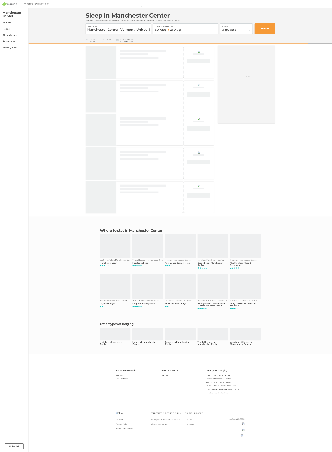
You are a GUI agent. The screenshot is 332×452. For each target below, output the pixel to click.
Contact (188, 419)
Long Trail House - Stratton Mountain (243, 305)
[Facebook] (230, 414)
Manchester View (108, 263)
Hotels (6, 29)
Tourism (7, 22)
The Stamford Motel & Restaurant (240, 264)
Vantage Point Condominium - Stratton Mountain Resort (212, 305)
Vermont (119, 375)
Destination (92, 25)
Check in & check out (164, 25)
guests (225, 25)
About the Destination (126, 370)
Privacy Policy (122, 424)
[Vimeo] (238, 414)
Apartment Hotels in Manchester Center (241, 343)
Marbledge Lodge (141, 263)
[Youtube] (242, 414)
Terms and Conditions (125, 429)
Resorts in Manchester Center (177, 343)
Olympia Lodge (107, 304)
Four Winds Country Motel (177, 263)
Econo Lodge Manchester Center (210, 264)
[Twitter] (234, 414)
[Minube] (9, 4)
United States (122, 379)
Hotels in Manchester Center (111, 343)
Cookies (119, 419)
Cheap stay (165, 375)
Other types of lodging (216, 370)
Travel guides (10, 47)
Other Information (169, 370)
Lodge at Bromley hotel (143, 304)
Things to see (10, 35)
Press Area (189, 424)
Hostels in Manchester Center (144, 343)
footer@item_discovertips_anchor (165, 419)
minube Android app (159, 424)
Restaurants (9, 41)
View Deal (199, 61)
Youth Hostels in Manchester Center (208, 343)
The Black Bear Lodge (175, 304)
